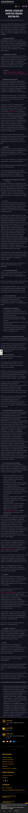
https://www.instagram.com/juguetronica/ (13, 72)
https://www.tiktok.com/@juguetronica (17, 73)
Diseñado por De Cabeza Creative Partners (8, 802)
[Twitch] (3, 781)
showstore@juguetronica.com (10, 510)
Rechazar (10, 810)
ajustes (11, 808)
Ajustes (16, 810)
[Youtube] (5, 781)
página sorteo (12, 111)
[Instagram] (7, 781)
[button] (16, 6)
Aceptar (4, 810)
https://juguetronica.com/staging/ (9, 592)
